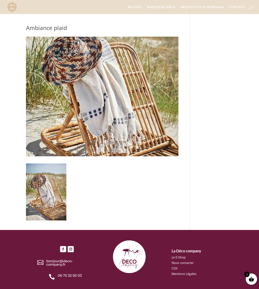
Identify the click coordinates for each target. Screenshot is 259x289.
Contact (237, 7)
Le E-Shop (179, 257)
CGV (175, 268)
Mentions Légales (184, 274)
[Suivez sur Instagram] (71, 249)
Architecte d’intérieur (202, 7)
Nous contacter (183, 263)
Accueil (135, 7)
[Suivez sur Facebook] (63, 249)
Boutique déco (161, 7)
